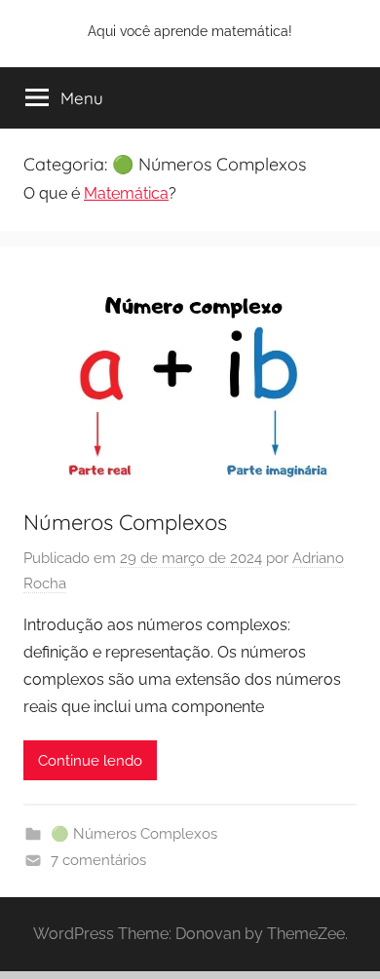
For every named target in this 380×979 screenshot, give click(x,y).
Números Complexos (125, 522)
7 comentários (98, 860)
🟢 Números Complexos (134, 834)
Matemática (126, 193)
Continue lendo (90, 761)
